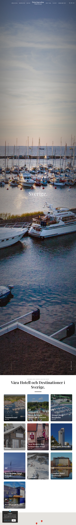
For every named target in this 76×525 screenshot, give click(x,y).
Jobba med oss (62, 3)
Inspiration (22, 3)
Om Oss (28, 3)
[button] (42, 521)
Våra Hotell (14, 3)
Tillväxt (54, 3)
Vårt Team (48, 3)
